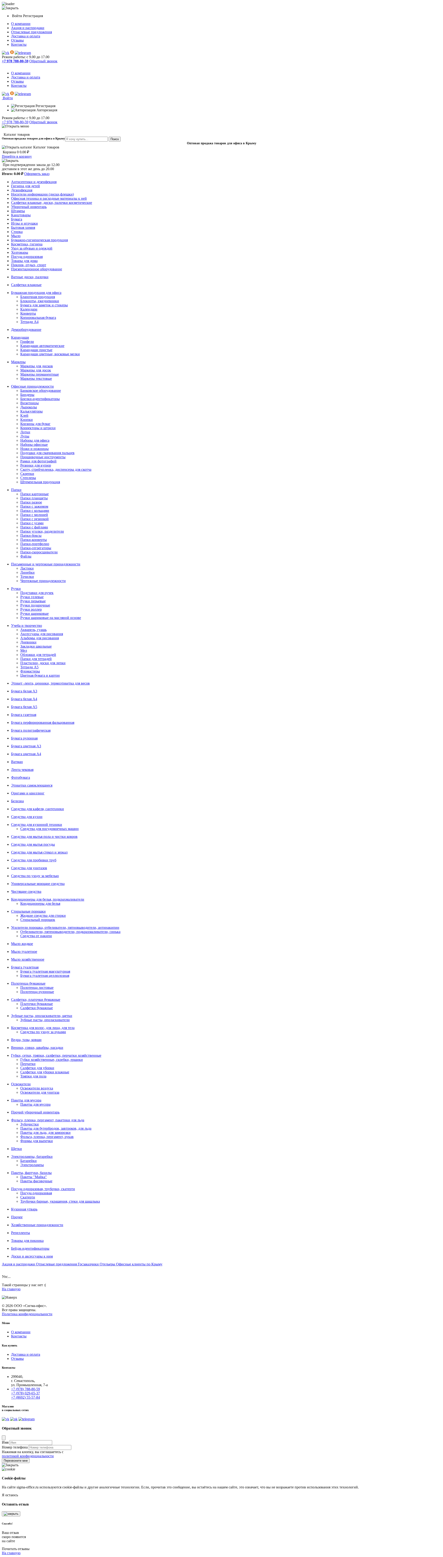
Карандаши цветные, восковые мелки (50, 354)
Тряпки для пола (33, 1076)
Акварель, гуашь (33, 630)
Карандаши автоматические (42, 346)
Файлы (25, 556)
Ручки (16, 589)
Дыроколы (28, 407)
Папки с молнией (34, 515)
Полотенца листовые (37, 988)
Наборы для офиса (34, 440)
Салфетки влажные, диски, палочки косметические (51, 203)
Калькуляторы (31, 411)
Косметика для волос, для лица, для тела (43, 1028)
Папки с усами (32, 523)
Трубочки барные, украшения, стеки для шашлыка (60, 1201)
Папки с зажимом (34, 506)
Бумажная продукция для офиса (36, 293)
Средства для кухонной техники (36, 825)
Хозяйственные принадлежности (37, 1225)
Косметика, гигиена (26, 244)
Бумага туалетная (25, 967)
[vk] (5, 53)
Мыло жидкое (22, 944)
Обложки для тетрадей (38, 655)
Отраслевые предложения (31, 32)
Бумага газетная (23, 715)
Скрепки (27, 474)
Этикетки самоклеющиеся (31, 785)
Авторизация (46, 110)
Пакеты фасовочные (36, 1181)
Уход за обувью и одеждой (31, 248)
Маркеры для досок (35, 370)
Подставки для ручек (37, 593)
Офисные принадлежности (32, 386)
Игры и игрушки (24, 223)
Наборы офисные (34, 445)
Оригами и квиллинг (28, 793)
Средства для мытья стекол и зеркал (39, 852)
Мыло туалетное (24, 952)
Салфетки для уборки (37, 1068)
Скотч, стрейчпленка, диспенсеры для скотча (55, 469)
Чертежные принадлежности (43, 581)
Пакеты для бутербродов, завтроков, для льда (55, 1128)
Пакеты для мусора (26, 1100)
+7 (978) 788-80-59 (25, 1389)
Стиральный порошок (37, 920)
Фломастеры (30, 671)
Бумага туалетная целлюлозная (44, 976)
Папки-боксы (31, 535)
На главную (11, 1289)
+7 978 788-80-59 (15, 122)
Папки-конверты (33, 540)
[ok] (12, 53)
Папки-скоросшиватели (39, 552)
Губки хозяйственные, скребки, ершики (51, 1060)
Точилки (27, 577)
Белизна (17, 801)
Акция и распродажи (27, 28)
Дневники (28, 642)
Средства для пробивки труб (33, 860)
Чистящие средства (26, 891)
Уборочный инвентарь (29, 207)
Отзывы (17, 40)
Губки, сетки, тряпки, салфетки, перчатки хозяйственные (56, 1055)
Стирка (17, 232)
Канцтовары (21, 215)
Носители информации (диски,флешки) (42, 194)
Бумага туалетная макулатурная (45, 971)
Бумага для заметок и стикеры (44, 305)
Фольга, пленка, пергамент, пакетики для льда (47, 1120)
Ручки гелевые (32, 597)
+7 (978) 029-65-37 (25, 1393)
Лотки (25, 432)
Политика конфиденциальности (27, 1314)
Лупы (24, 436)
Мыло (16, 236)
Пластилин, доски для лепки (43, 663)
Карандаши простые (36, 350)
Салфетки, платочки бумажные (35, 1000)
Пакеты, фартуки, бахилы (31, 1173)
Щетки (16, 1149)
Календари (28, 309)
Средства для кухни (26, 817)
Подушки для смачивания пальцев (47, 453)
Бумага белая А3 (24, 691)
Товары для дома (24, 261)
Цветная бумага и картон (40, 675)
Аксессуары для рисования (41, 634)
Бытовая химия (23, 227)
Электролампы (32, 1165)
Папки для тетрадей (36, 659)
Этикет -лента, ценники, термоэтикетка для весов (50, 683)
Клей (24, 415)
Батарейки (28, 1161)
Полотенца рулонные (37, 992)
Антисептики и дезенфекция (34, 182)
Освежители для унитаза (39, 1092)
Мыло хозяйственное (27, 959)
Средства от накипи (36, 936)
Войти (17, 16)
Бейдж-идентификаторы (30, 1248)
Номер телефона (15, 1447)
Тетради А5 (29, 667)
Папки (16, 490)
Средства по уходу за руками (43, 1032)
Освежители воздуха (36, 1088)
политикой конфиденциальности (28, 1456)
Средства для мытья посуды (33, 844)
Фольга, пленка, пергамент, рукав (47, 1137)
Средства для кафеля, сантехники (37, 809)
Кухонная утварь (24, 1209)
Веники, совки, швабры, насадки (37, 1048)
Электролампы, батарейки (32, 1157)
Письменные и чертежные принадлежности (45, 564)
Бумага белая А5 (24, 707)
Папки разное (31, 502)
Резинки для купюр (35, 465)
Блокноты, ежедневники (39, 301)
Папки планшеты (34, 498)
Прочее (17, 1217)
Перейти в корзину (17, 156)
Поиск (115, 139)
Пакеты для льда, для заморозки (45, 1133)
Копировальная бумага (38, 318)
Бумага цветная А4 (26, 754)
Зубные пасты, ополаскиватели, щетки (41, 1016)
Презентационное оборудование (36, 269)
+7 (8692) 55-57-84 (25, 1397)
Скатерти (27, 1197)
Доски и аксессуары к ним (32, 1256)
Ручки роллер (31, 609)
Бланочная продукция (37, 297)
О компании (20, 24)
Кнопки (26, 420)
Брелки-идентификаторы (40, 399)
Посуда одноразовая (27, 257)
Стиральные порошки (28, 911)
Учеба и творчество (26, 626)
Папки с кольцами (34, 511)
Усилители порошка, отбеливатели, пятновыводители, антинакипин (65, 927)
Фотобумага (20, 777)
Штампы (18, 211)
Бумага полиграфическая (31, 730)
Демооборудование (26, 330)
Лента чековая (22, 770)
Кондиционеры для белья (40, 903)
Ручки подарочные (35, 605)
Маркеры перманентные (39, 374)
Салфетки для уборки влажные (44, 1072)
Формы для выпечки (36, 1141)
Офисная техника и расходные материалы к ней (49, 198)
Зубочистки (29, 1124)
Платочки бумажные (36, 1004)
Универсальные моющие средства (38, 884)
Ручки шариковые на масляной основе (50, 618)
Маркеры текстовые (36, 378)
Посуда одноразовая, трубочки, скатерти (43, 1189)
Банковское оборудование (40, 390)
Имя (5, 1442)
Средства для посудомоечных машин (49, 829)
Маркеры (18, 362)
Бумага (16, 219)
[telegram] (23, 53)
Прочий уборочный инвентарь (35, 1112)
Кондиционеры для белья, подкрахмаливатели (47, 899)
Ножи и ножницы (34, 449)
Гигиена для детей (25, 186)
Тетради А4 (29, 322)
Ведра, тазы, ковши (26, 1040)
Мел (23, 650)
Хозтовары (19, 252)
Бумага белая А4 (24, 699)
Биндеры (27, 395)
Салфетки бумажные (36, 1008)
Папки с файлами (34, 527)
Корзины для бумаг (35, 424)
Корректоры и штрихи (38, 428)
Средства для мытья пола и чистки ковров (44, 837)
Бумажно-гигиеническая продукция (39, 240)
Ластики (27, 568)
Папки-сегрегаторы (35, 548)
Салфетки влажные (26, 285)
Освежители (21, 1084)
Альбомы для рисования (39, 638)
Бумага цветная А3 (26, 746)
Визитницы (29, 403)
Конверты (28, 313)
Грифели (27, 342)
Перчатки (28, 1064)
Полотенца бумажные (28, 983)
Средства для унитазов (29, 868)
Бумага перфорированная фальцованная (42, 722)
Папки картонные (34, 494)
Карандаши (20, 337)
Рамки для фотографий (38, 461)
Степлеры (28, 478)
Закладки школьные (36, 646)
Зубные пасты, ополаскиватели (45, 1020)
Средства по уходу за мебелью (35, 876)
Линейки (27, 572)
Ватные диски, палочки (29, 277)
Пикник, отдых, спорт (28, 265)
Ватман (17, 762)
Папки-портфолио (34, 544)
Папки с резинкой (34, 519)
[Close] (4, 1437)
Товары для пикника (27, 1241)
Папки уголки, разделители (42, 531)
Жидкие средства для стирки (43, 915)
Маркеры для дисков (36, 366)
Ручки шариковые (34, 614)
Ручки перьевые (33, 601)
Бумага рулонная (24, 738)
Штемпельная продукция (40, 482)
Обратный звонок (43, 61)
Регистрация (33, 16)
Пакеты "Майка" (33, 1177)
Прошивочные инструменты (43, 457)
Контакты (19, 44)
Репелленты (20, 1233)
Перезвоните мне (16, 1460)
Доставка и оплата (25, 36)
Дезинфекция (21, 190)
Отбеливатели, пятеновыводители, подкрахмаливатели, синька (70, 932)
